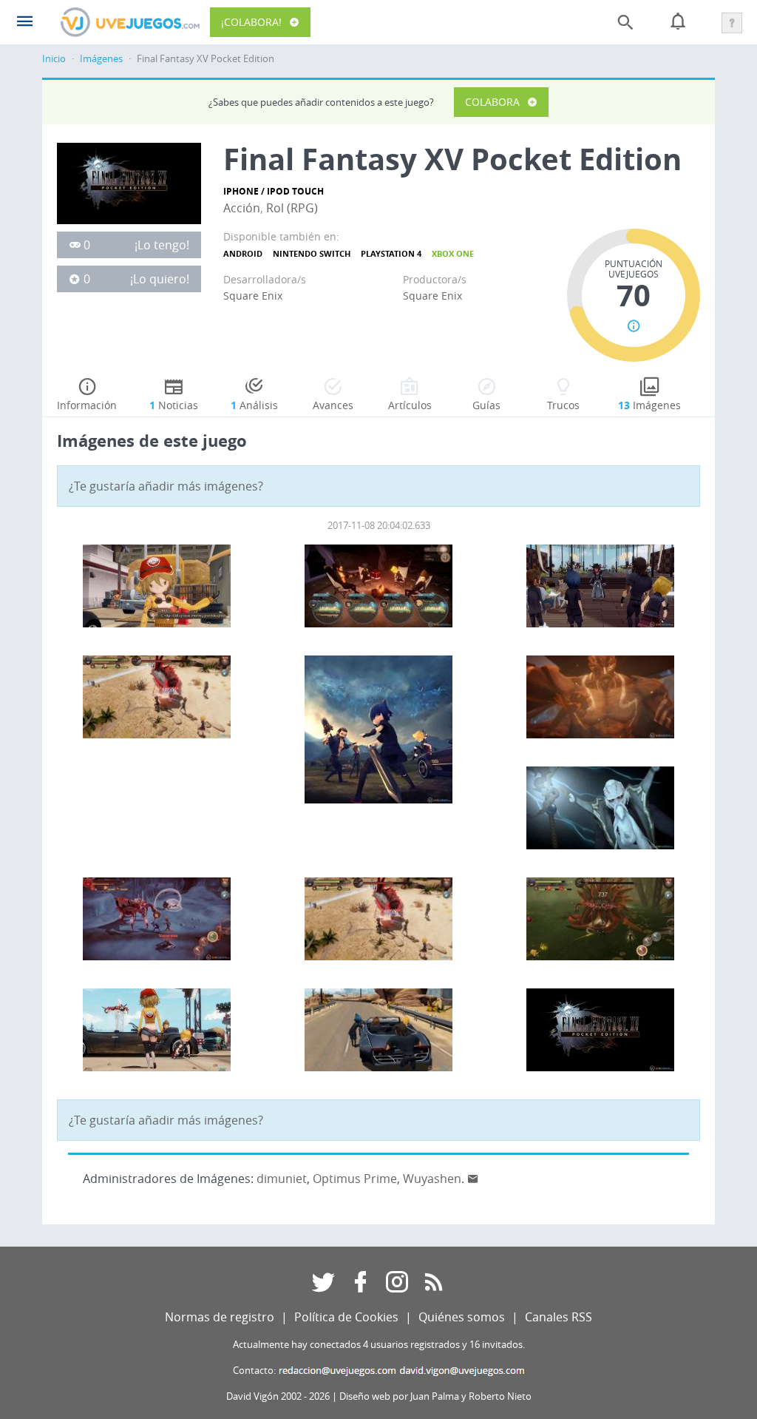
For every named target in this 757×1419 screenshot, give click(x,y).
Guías (486, 405)
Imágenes (101, 59)
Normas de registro (219, 1317)
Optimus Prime (355, 1178)
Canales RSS (558, 1317)
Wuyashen (432, 1178)
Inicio (54, 59)
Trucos (563, 405)
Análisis (254, 405)
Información (87, 405)
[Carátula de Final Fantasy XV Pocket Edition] (129, 182)
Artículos (410, 405)
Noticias (173, 405)
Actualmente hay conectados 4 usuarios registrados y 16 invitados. (379, 1344)
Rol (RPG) (292, 208)
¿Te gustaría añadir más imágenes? (166, 486)
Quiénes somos (461, 1317)
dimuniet (282, 1178)
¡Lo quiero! (159, 279)
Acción (241, 208)
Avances (333, 405)
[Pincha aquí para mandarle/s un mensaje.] (473, 1178)
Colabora (492, 102)
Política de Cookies (346, 1317)
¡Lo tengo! (162, 245)
